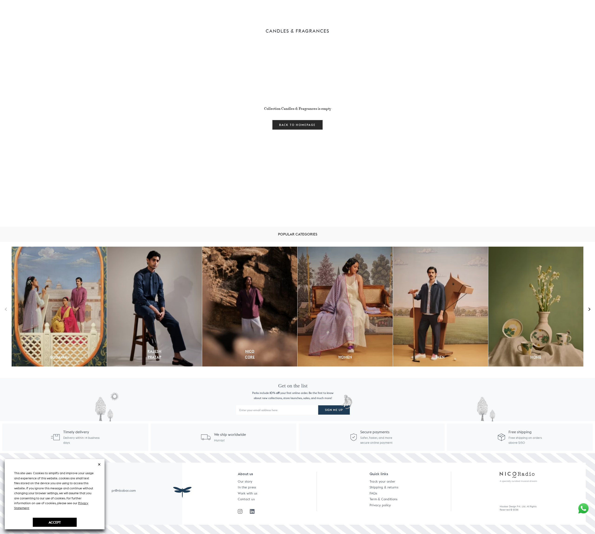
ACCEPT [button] (55, 522)
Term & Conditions (384, 499)
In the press (247, 487)
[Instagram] (240, 511)
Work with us (247, 493)
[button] (589, 309)
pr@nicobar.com (124, 490)
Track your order (382, 481)
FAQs (373, 493)
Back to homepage (297, 125)
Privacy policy (380, 505)
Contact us (246, 499)
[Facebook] (252, 511)
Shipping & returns (384, 487)
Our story (245, 481)
